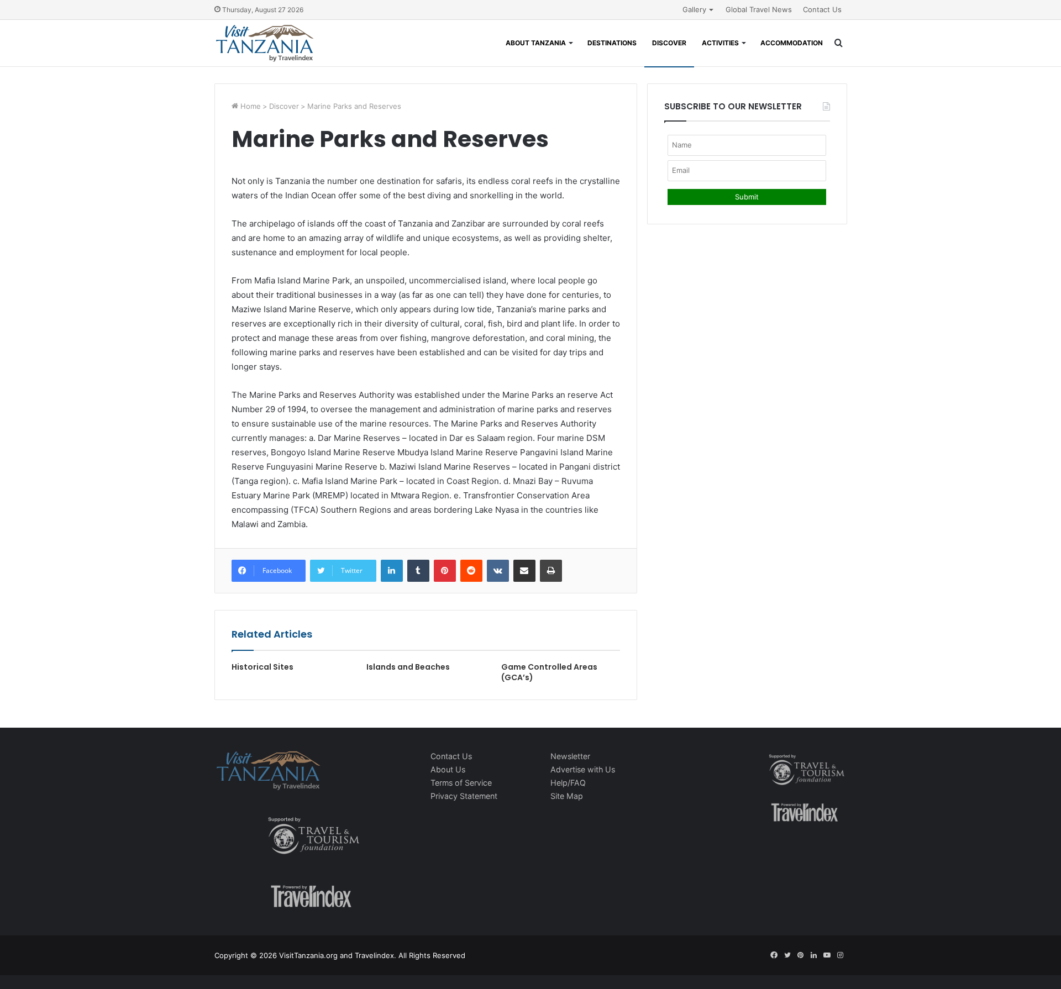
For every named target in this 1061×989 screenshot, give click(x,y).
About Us (447, 769)
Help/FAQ (568, 782)
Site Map (566, 796)
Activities (720, 43)
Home (249, 106)
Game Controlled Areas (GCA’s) (549, 672)
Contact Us (822, 9)
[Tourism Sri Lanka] (264, 43)
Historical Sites (262, 666)
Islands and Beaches (408, 666)
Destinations (612, 43)
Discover (669, 43)
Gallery (694, 9)
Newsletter (570, 756)
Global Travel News (759, 9)
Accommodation (791, 43)
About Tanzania (536, 43)
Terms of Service (461, 782)
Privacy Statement (463, 796)
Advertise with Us (582, 769)
